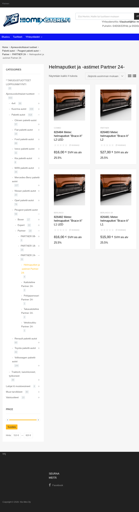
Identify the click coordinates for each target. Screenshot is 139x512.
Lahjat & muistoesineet (18, 386)
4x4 (13, 103)
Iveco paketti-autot (24, 148)
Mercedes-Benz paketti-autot (26, 179)
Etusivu (6, 36)
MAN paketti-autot (24, 168)
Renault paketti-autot (26, 338)
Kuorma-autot (19, 109)
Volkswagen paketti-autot (24, 359)
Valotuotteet (12, 397)
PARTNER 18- (28, 245)
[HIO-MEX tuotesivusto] (36, 25)
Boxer (21, 219)
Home (5, 47)
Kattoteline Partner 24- (28, 284)
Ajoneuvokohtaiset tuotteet (24, 47)
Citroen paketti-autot (25, 120)
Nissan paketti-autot (25, 190)
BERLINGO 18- (106, 213)
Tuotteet (17, 36)
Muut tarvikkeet (14, 391)
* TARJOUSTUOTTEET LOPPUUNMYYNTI (18, 82)
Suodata (12, 427)
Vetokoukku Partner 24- (28, 324)
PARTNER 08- (28, 236)
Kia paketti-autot (23, 158)
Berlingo (59, 213)
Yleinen (5, 3)
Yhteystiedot (33, 36)
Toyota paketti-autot (25, 348)
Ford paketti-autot (24, 139)
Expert (21, 225)
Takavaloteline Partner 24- (30, 311)
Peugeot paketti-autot (28, 51)
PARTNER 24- (19, 54)
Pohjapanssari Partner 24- (30, 297)
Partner (5, 54)
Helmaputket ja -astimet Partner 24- (30, 268)
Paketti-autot (8, 51)
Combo (57, 128)
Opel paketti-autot (24, 200)
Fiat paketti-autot (24, 129)
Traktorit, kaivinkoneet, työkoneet (22, 374)
